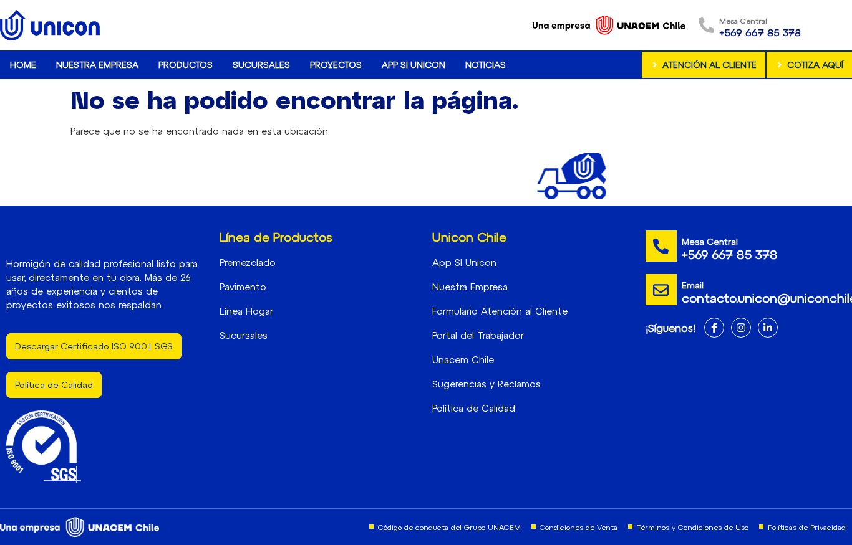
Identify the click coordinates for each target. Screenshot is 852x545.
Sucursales (261, 64)
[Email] (661, 289)
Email (693, 285)
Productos (185, 64)
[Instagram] (741, 328)
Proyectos (336, 64)
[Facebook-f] (714, 328)
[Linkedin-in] (768, 328)
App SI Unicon (413, 64)
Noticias (485, 64)
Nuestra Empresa (97, 64)
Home (23, 64)
